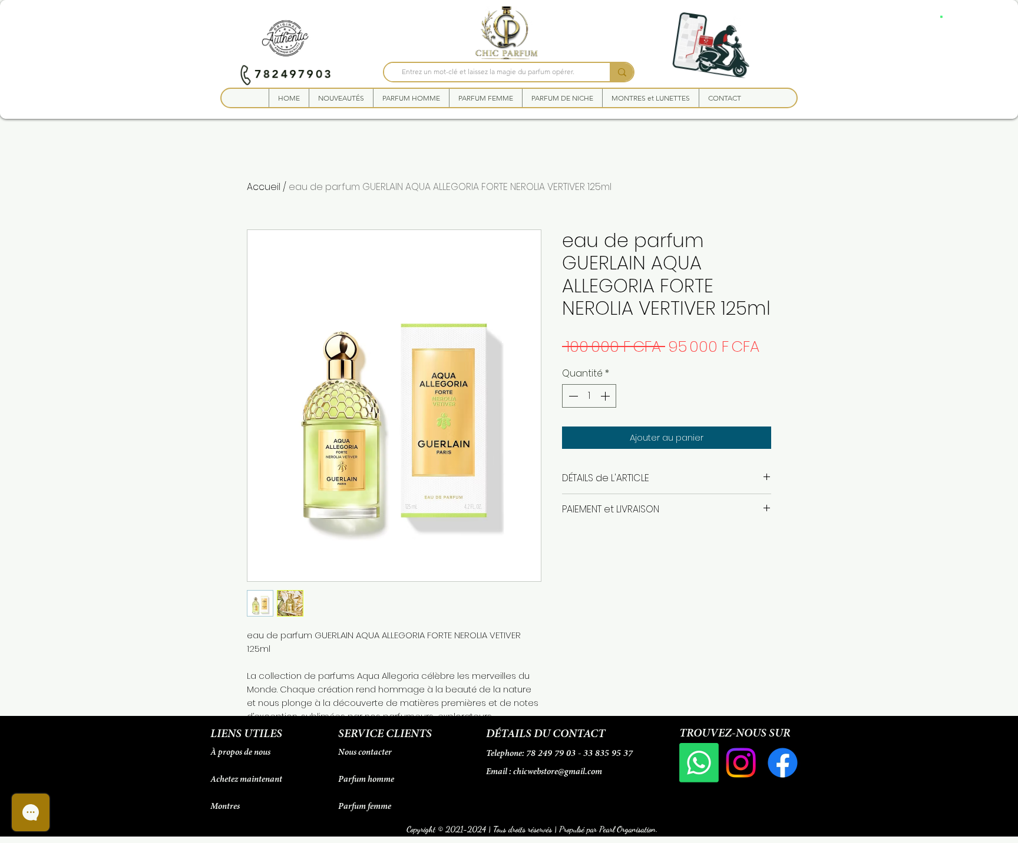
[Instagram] (741, 762)
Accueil (263, 187)
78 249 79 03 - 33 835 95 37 (579, 753)
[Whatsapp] (699, 762)
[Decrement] (572, 396)
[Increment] (606, 396)
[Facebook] (782, 762)
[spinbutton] (589, 396)
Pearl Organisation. (628, 829)
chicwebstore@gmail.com (557, 772)
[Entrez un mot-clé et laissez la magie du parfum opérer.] (621, 72)
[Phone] (245, 74)
